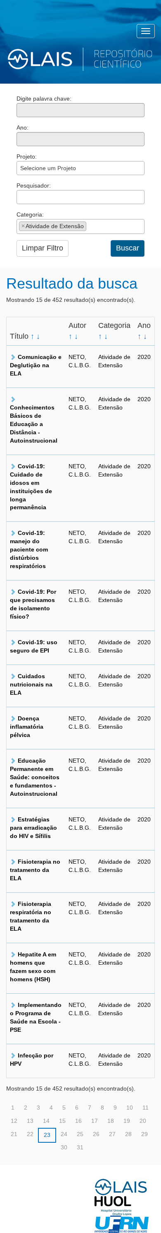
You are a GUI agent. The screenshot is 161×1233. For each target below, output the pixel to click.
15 (62, 1120)
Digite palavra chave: (44, 98)
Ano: (22, 127)
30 (64, 1147)
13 (30, 1120)
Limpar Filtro (42, 248)
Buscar (127, 248)
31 (80, 1147)
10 (129, 1107)
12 (14, 1120)
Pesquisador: (34, 185)
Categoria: (30, 214)
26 (96, 1134)
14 (46, 1120)
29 (144, 1134)
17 (94, 1120)
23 (47, 1135)
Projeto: (27, 156)
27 (112, 1134)
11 (145, 1107)
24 (64, 1134)
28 (128, 1134)
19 (126, 1120)
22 (30, 1134)
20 (143, 1120)
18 (110, 1120)
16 (78, 1120)
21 (14, 1134)
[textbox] (21, 197)
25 (80, 1134)
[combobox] (80, 168)
